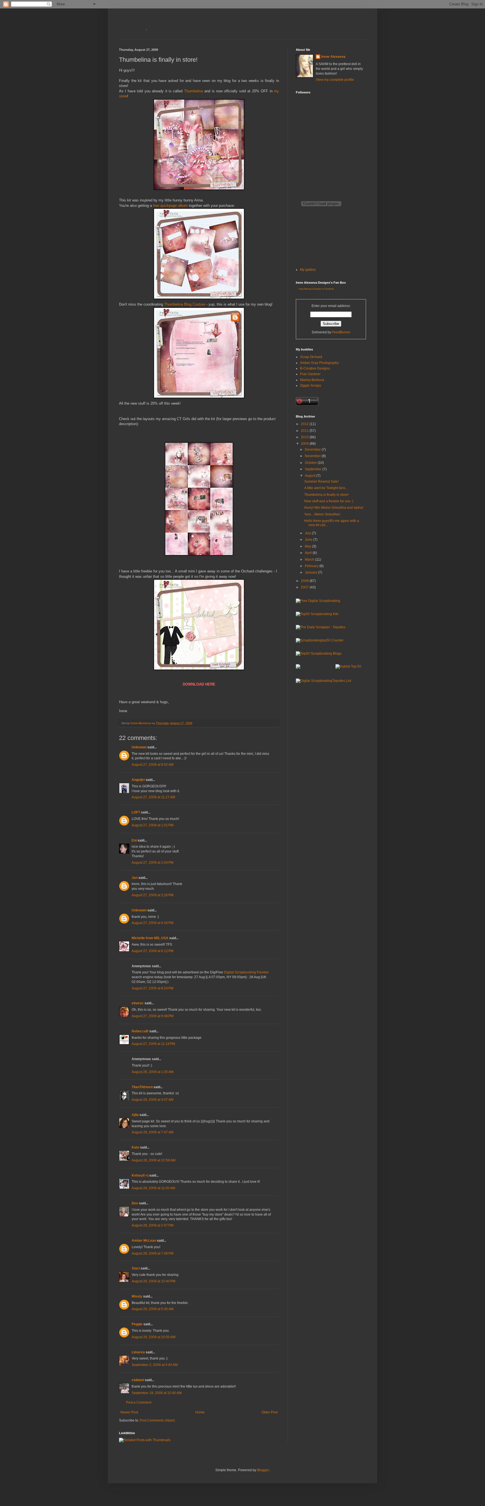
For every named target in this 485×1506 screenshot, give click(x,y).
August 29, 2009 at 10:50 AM (153, 1337)
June (309, 540)
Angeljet (138, 780)
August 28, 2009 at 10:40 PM (153, 1281)
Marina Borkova (312, 380)
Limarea (138, 1352)
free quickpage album (170, 205)
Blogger (263, 1470)
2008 (305, 581)
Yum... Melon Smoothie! (322, 514)
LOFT (136, 812)
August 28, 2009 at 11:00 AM (153, 1188)
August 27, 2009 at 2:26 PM (152, 895)
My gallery (308, 270)
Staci (136, 1268)
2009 (305, 444)
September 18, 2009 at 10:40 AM (157, 1393)
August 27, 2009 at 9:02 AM (152, 765)
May (308, 546)
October (311, 463)
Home (200, 1412)
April (309, 553)
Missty (137, 1296)
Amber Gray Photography (319, 363)
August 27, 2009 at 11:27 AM (153, 797)
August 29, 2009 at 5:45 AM (152, 1309)
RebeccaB (140, 1031)
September (313, 469)
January (311, 572)
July (308, 533)
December (313, 449)
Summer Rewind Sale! (321, 481)
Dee (135, 1203)
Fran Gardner (310, 374)
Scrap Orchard (311, 357)
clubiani (138, 1380)
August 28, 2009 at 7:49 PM (152, 1253)
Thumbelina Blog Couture (184, 304)
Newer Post (129, 1412)
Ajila (135, 1115)
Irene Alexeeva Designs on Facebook (316, 289)
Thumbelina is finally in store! (326, 495)
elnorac (138, 1003)
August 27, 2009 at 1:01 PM (152, 825)
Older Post (270, 1412)
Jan (135, 878)
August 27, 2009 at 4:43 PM (152, 923)
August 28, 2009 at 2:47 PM (152, 1225)
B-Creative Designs (315, 368)
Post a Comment (138, 1402)
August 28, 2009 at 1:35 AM (152, 1072)
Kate (135, 1147)
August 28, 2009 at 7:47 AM (152, 1132)
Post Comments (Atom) (157, 1420)
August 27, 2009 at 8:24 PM (152, 988)
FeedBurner (341, 332)
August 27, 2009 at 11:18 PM (153, 1044)
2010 (305, 437)
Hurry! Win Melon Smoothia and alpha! (333, 508)
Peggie (137, 1324)
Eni (134, 840)
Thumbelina (193, 91)
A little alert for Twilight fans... (326, 488)
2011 (305, 431)
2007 (305, 587)
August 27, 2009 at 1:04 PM (152, 863)
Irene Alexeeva (333, 57)
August (310, 476)
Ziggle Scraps (310, 386)
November (313, 456)
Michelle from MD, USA (150, 938)
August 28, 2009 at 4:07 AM (152, 1100)
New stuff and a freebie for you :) (328, 501)
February (312, 566)
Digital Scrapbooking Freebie (246, 972)
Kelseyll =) (140, 1175)
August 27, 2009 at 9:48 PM (152, 1016)
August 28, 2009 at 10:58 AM (153, 1160)
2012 (305, 424)
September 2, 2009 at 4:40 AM (155, 1365)
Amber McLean (144, 1241)
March (310, 559)
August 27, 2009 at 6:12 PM (152, 951)
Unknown (139, 747)
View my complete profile (335, 80)
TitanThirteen (142, 1087)
